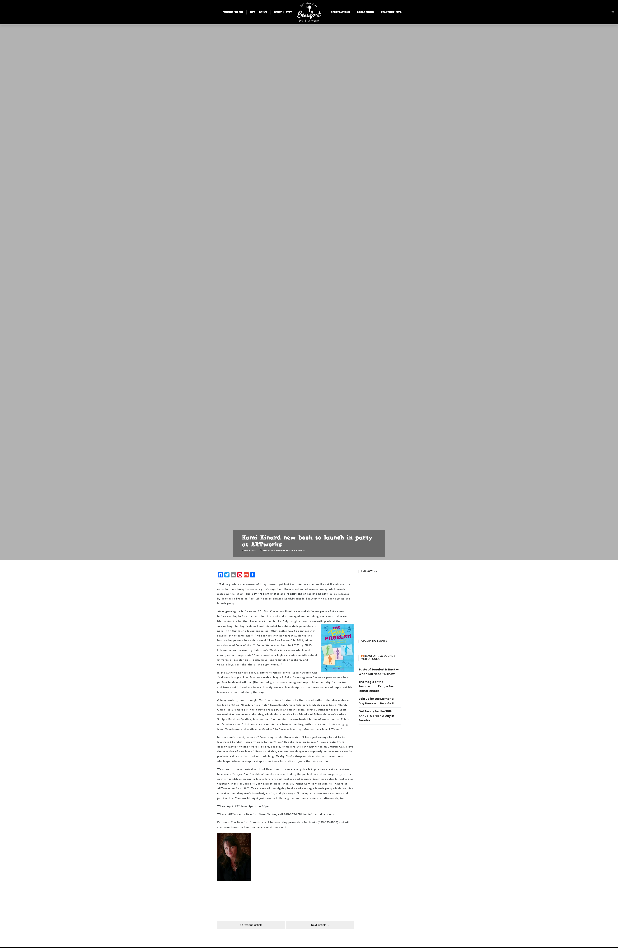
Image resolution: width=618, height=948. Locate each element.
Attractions (269, 550)
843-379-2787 (293, 814)
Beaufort (280, 550)
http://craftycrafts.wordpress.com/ (320, 756)
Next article (318, 925)
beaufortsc (250, 550)
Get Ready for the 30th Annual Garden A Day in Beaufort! (376, 715)
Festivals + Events (295, 550)
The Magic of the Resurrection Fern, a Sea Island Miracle (376, 686)
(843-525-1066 (327, 822)
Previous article (252, 925)
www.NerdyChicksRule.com (289, 705)
